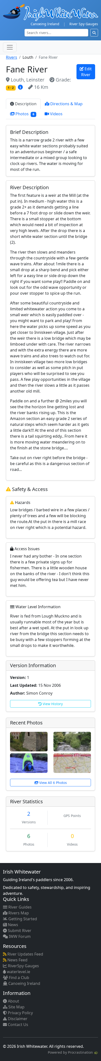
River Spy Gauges (83, 24)
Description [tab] (25, 103)
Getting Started (22, 918)
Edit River (86, 71)
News (12, 924)
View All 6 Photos (52, 782)
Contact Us (17, 1024)
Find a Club (18, 977)
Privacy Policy (20, 1012)
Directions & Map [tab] (66, 103)
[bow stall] (29, 762)
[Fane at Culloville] (72, 741)
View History (52, 703)
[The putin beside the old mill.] (29, 741)
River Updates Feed (24, 954)
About (13, 1001)
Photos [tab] (24, 114)
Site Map (16, 1007)
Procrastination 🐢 (83, 1052)
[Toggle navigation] (10, 47)
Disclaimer (17, 1018)
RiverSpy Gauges (23, 965)
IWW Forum (19, 936)
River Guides (19, 907)
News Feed (16, 960)
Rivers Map (18, 913)
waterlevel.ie (18, 971)
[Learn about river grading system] (21, 87)
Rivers (11, 57)
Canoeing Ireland (45, 24)
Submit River (19, 930)
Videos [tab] (56, 114)
